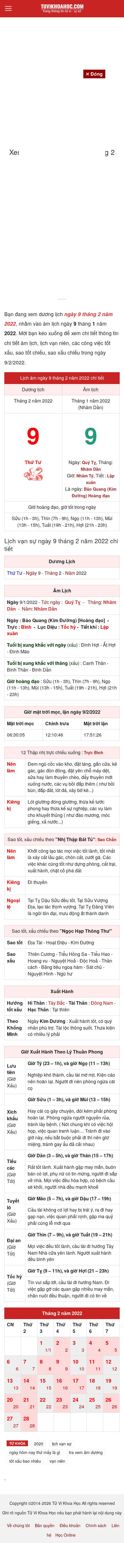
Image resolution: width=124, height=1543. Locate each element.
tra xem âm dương (86, 1452)
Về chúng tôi (18, 1525)
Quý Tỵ (72, 602)
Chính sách (96, 1525)
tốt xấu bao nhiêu (25, 1461)
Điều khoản (70, 1525)
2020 (38, 1443)
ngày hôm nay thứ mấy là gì (34, 1452)
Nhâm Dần (45, 608)
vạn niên (57, 1461)
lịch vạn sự (62, 1443)
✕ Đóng (94, 74)
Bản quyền (45, 1525)
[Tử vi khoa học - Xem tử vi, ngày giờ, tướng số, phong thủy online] (62, 8)
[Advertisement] (62, 231)
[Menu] (8, 8)
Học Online (65, 1535)
